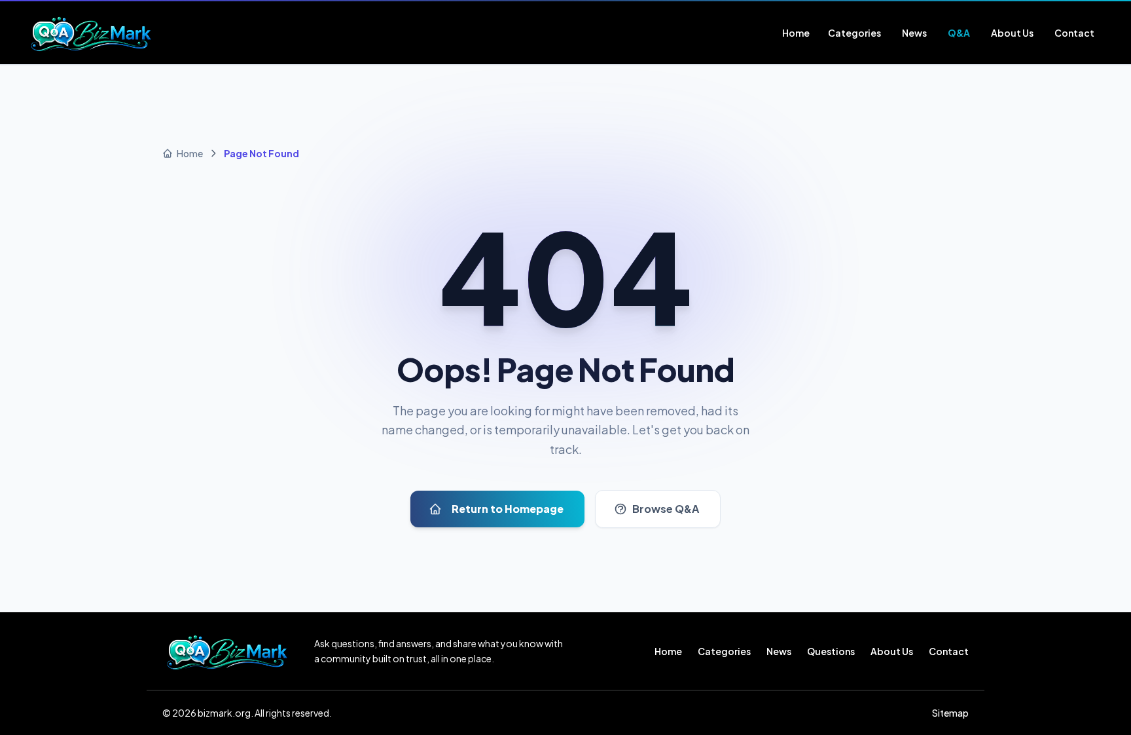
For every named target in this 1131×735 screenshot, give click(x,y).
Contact (949, 651)
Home (668, 651)
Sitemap (950, 713)
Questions (831, 651)
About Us (892, 651)
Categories (724, 651)
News (778, 651)
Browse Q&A (665, 509)
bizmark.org (224, 713)
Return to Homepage (508, 509)
